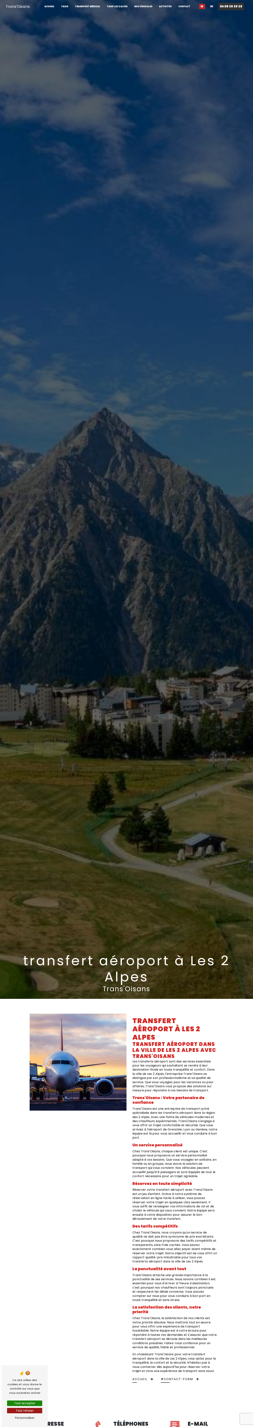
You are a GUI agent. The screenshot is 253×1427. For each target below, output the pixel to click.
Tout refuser (25, 1410)
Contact (184, 6)
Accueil (49, 6)
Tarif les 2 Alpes (117, 6)
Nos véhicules (143, 6)
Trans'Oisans (18, 6)
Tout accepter (24, 1403)
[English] (212, 6)
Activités (165, 6)
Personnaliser (25, 1418)
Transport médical (87, 6)
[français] (202, 6)
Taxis (64, 6)
